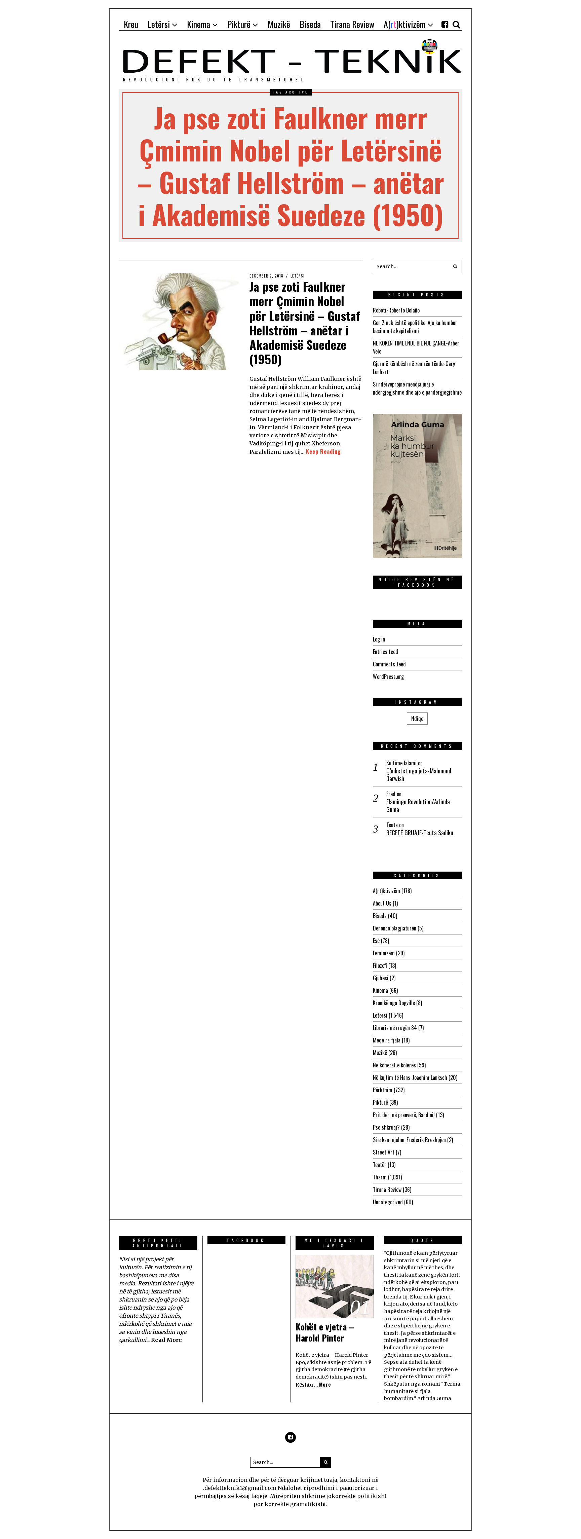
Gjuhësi (380, 978)
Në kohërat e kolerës (394, 1065)
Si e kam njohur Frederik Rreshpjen (409, 1140)
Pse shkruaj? (386, 1127)
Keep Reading (323, 451)
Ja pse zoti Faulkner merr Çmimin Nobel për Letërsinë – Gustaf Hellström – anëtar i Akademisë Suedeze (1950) (304, 322)
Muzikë (380, 1053)
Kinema (380, 990)
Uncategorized (388, 1202)
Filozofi (380, 965)
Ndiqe (417, 718)
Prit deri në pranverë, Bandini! (404, 1115)
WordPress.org (388, 676)
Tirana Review (387, 1189)
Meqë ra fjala (386, 1040)
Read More (166, 1339)
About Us (382, 903)
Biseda (380, 916)
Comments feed (389, 664)
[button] (455, 266)
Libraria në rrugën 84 (395, 1028)
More (325, 1384)
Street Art (383, 1152)
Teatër (379, 1165)
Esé (376, 941)
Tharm (380, 1177)
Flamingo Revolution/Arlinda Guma (418, 806)
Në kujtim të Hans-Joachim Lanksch (410, 1077)
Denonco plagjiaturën (394, 928)
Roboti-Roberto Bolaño (396, 310)
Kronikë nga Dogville (394, 1003)
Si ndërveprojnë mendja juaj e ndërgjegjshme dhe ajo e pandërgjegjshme (417, 388)
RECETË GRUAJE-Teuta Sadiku (419, 833)
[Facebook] (445, 24)
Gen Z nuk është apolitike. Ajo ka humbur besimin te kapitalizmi (415, 327)
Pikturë (380, 1102)
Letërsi (297, 276)
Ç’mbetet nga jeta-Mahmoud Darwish (418, 775)
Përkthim (382, 1090)
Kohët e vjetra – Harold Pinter (325, 1332)
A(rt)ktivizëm (386, 891)
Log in (379, 639)
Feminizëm (384, 953)
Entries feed (385, 652)
